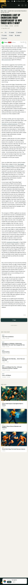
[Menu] (19, 5)
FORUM (2, 10)
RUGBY (5, 10)
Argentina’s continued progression (10, 124)
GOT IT (14, 582)
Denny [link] (6, 25)
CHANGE (9, 582)
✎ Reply (14, 320)
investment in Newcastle (12, 242)
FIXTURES (3, 1)
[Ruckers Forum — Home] (4, 5)
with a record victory (6, 59)
